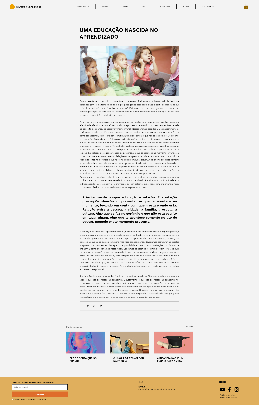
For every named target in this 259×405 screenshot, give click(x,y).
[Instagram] (237, 389)
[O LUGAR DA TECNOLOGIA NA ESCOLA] (129, 342)
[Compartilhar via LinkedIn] (94, 306)
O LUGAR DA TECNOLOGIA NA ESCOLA (128, 359)
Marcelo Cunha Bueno (28, 6)
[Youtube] (222, 389)
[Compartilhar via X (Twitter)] (87, 306)
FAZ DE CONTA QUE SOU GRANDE (83, 359)
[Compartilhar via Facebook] (81, 306)
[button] (246, 6)
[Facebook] (229, 389)
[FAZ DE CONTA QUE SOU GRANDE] (85, 342)
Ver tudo (189, 326)
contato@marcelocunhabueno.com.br (156, 389)
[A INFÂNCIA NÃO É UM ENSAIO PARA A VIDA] (173, 342)
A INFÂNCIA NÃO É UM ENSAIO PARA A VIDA (170, 359)
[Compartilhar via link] (100, 306)
